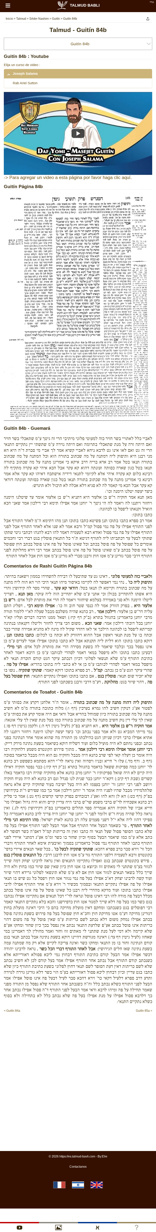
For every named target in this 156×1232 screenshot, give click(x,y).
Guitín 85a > (144, 1010)
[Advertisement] (78, 1024)
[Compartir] (147, 18)
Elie (104, 1156)
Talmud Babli (85, 5)
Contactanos (78, 1166)
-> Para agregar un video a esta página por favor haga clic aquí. (68, 177)
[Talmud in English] (97, 1184)
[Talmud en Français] (59, 1184)
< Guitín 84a (12, 1010)
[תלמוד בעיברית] (78, 1184)
